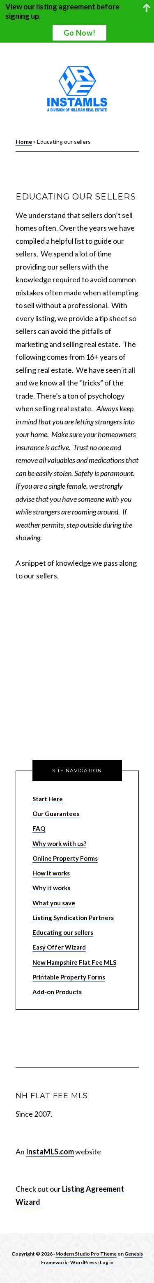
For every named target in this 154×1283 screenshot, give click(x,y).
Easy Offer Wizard (59, 947)
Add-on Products (57, 991)
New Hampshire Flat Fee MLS (74, 962)
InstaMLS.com (50, 1151)
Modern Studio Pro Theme (86, 1254)
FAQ (38, 828)
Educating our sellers (62, 932)
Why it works (51, 887)
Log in (106, 1262)
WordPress (83, 1262)
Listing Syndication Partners (73, 917)
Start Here (47, 798)
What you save (53, 903)
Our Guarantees (55, 813)
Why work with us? (59, 843)
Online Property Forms (65, 858)
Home (24, 141)
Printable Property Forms (68, 977)
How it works (51, 873)
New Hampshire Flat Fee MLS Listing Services (77, 89)
